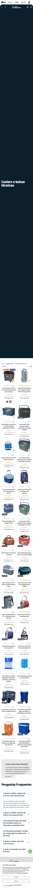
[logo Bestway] (17, 2)
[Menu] (2, 7)
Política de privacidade (22, 873)
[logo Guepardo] (10, 2)
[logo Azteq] (23, 2)
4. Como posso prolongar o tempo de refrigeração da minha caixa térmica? (15, 833)
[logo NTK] (3, 2)
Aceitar (16, 877)
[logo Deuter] (29, 2)
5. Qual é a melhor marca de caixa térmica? (13, 843)
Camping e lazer (9, 363)
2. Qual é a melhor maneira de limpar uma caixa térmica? (14, 814)
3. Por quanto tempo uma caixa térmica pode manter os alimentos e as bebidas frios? (14, 823)
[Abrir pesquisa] (5, 7)
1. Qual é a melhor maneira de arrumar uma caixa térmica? (14, 795)
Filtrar (4, 366)
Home (2, 363)
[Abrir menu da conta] (27, 7)
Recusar (16, 881)
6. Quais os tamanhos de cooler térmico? (14, 851)
